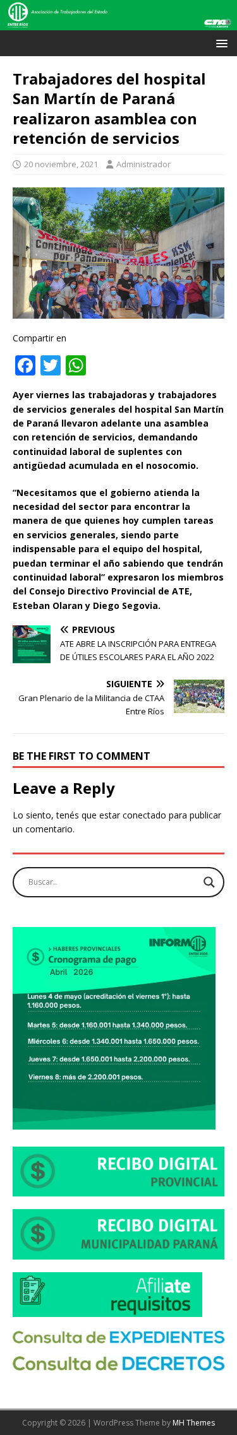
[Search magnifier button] (209, 882)
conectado (144, 815)
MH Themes (194, 1422)
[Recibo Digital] (118, 1189)
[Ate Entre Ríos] (118, 23)
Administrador (143, 164)
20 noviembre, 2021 (61, 164)
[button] (219, 42)
